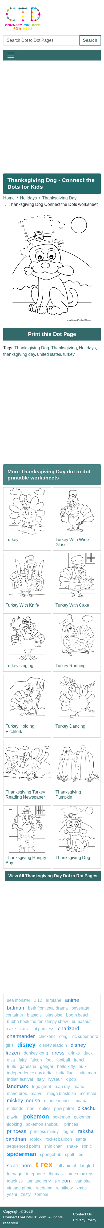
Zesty (26, 1194)
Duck (88, 1053)
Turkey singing (19, 665)
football (63, 1060)
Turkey (12, 539)
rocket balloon (58, 1139)
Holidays (28, 198)
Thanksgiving (64, 348)
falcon (36, 1060)
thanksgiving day (19, 354)
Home (9, 198)
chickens (47, 1036)
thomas (56, 1174)
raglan (68, 1131)
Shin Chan (53, 1146)
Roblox (36, 1139)
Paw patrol (64, 1108)
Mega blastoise (61, 1093)
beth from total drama (48, 1008)
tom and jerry (38, 1181)
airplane (53, 1000)
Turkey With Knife (22, 605)
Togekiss (15, 1181)
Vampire (83, 1181)
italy (41, 1079)
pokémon (61, 1117)
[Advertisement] (52, 115)
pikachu (87, 1108)
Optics (44, 1108)
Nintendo (15, 1108)
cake (11, 1028)
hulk (83, 1066)
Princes (71, 1124)
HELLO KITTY (66, 1066)
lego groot (41, 1086)
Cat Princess (42, 1028)
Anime (72, 1000)
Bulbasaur (81, 1021)
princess (16, 1131)
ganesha (28, 1066)
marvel (37, 1093)
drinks (74, 1053)
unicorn (63, 1181)
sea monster (19, 1000)
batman (15, 1008)
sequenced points (24, 1146)
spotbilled (74, 1154)
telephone (35, 1174)
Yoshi (12, 1194)
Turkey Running (70, 665)
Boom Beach (78, 1015)
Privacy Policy (84, 1220)
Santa (81, 1139)
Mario (79, 1086)
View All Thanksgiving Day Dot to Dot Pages (52, 876)
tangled (87, 1165)
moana (80, 1100)
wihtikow (64, 1188)
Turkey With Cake (72, 605)
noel (31, 1108)
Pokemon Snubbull (43, 1124)
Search (90, 40)
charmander (21, 1036)
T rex (44, 1164)
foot (49, 1060)
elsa (11, 1060)
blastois (34, 1015)
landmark (17, 1086)
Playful (13, 1117)
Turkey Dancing (70, 726)
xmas (82, 1188)
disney (26, 1044)
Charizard (68, 1028)
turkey (69, 354)
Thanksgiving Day (59, 198)
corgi (64, 1036)
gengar (46, 1066)
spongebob (50, 1154)
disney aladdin (53, 1045)
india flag (65, 1073)
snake (72, 1146)
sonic (87, 1146)
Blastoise (53, 1015)
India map (86, 1073)
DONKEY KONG (36, 1053)
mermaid (88, 1093)
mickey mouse (23, 1100)
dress (58, 1053)
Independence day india (30, 1073)
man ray (62, 1086)
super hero (20, 1165)
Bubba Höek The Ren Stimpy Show (37, 1021)
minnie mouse (57, 1100)
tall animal (66, 1165)
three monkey (79, 1174)
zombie (41, 1194)
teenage (14, 1174)
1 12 (38, 1000)
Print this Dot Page (52, 334)
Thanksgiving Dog (31, 348)
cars (24, 1028)
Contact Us (82, 1214)
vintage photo (20, 1188)
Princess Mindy (44, 1131)
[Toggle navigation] (10, 55)
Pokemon (36, 1116)
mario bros (17, 1093)
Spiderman (21, 1154)
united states (49, 354)
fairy (23, 1060)
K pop (71, 1079)
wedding (44, 1188)
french (80, 1060)
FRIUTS (11, 1066)
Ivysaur (55, 1079)
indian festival (20, 1079)
